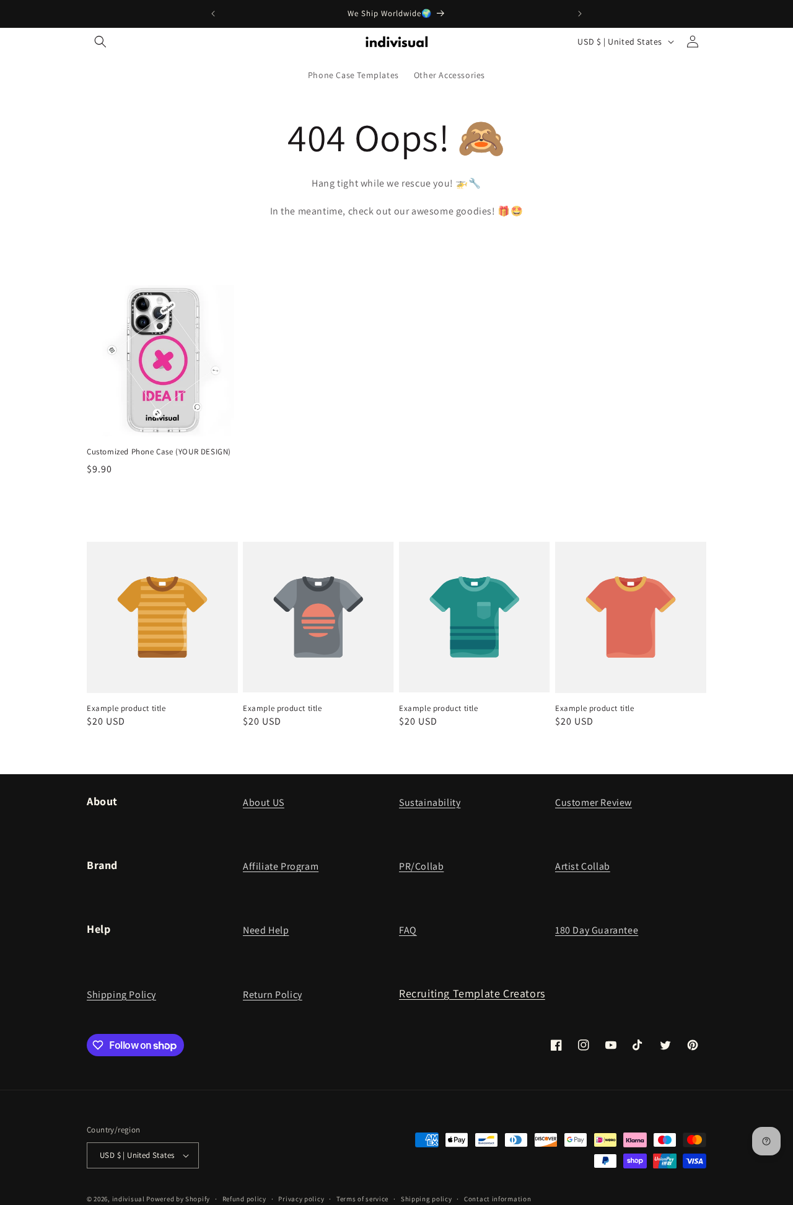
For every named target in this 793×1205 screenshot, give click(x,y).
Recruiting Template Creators (472, 993)
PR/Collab (421, 866)
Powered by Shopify (178, 1198)
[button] (100, 41)
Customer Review (593, 802)
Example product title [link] (126, 708)
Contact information (497, 1198)
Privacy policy (301, 1198)
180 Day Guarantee (596, 930)
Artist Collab (582, 866)
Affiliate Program (280, 866)
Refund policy (244, 1198)
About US (263, 802)
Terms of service (362, 1198)
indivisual (128, 1198)
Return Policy (272, 994)
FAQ (408, 930)
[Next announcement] (580, 13)
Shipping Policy (121, 994)
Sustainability (429, 802)
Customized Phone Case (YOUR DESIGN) (159, 452)
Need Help (266, 930)
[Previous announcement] (213, 13)
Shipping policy (426, 1198)
